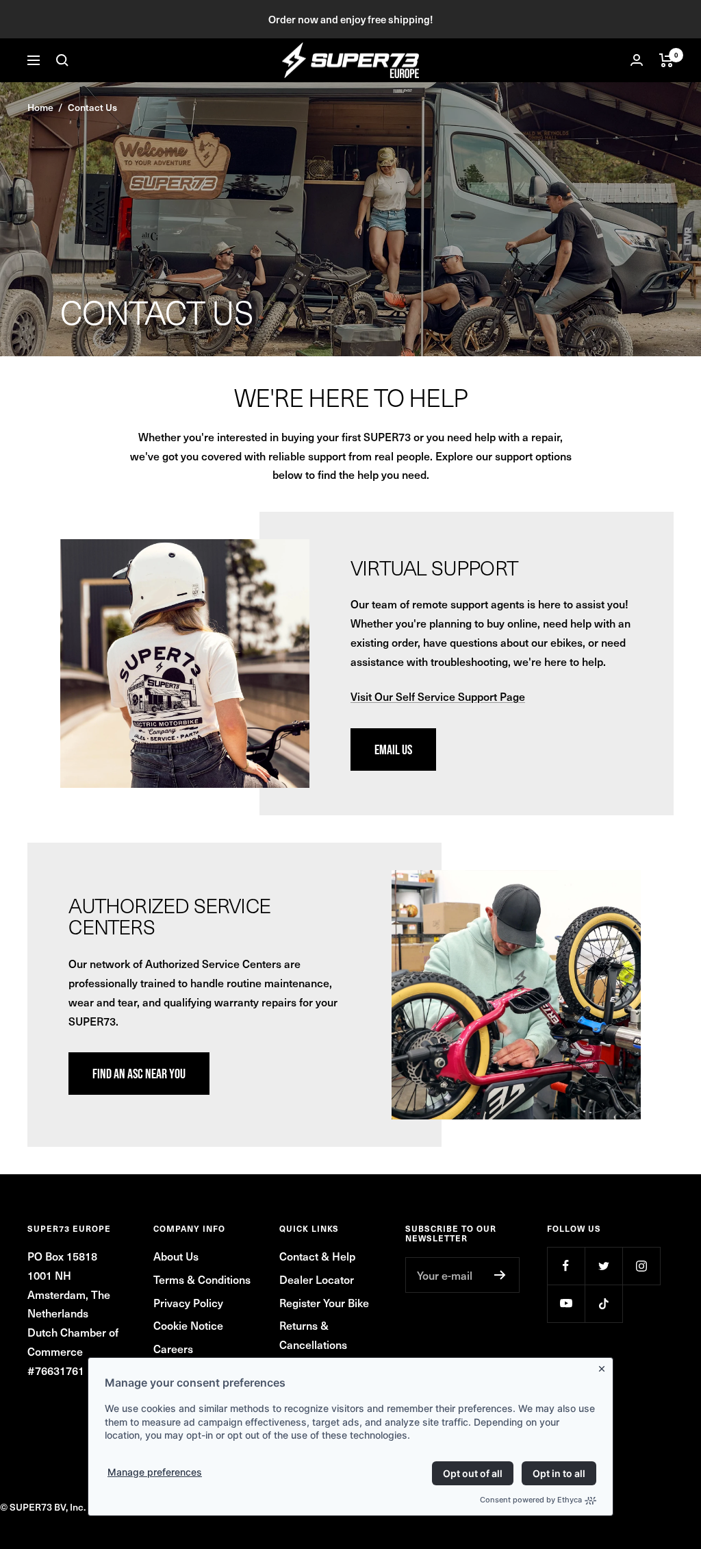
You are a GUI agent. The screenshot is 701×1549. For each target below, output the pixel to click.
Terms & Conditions (202, 1279)
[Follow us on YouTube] (566, 1303)
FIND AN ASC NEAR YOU (139, 1073)
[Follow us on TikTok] (603, 1303)
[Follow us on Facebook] (566, 1266)
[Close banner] (604, 1366)
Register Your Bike (324, 1302)
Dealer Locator (316, 1279)
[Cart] (666, 60)
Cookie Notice (188, 1325)
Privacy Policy (188, 1302)
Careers (173, 1348)
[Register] (500, 1275)
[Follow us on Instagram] (641, 1266)
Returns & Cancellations (313, 1334)
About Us (176, 1255)
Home (40, 107)
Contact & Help (317, 1255)
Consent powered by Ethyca (531, 1499)
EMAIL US (393, 749)
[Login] (636, 60)
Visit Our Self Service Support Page (437, 696)
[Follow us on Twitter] (603, 1266)
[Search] (62, 60)
